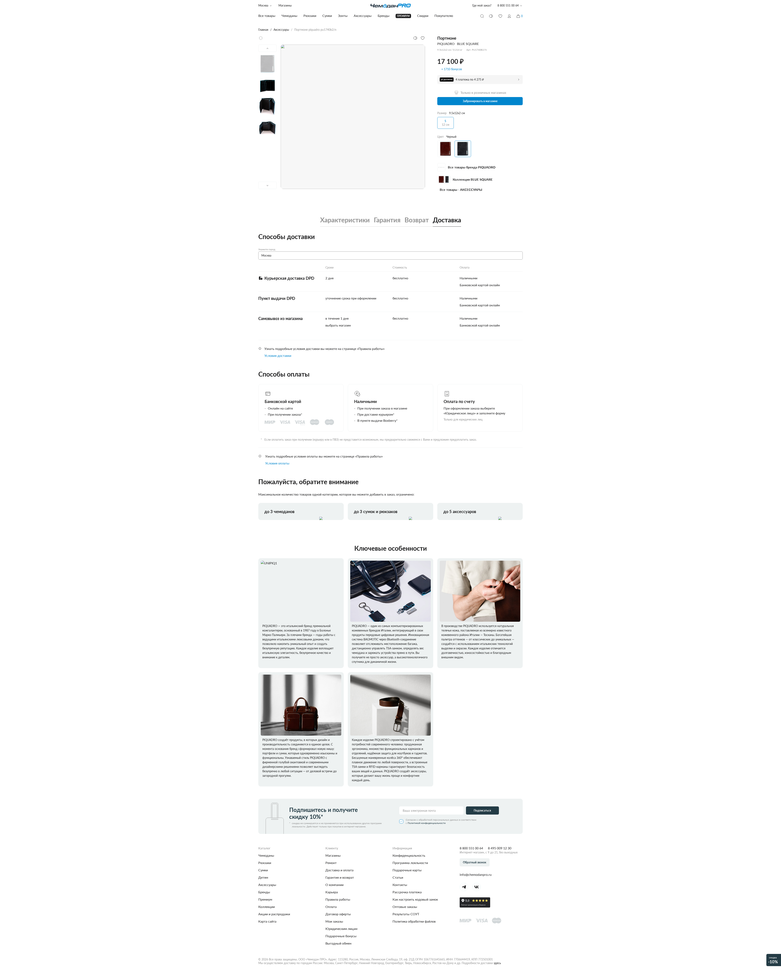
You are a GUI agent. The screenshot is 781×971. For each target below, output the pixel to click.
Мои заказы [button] (334, 921)
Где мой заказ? (481, 5)
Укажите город (266, 249)
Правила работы (337, 899)
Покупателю (443, 15)
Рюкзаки (264, 863)
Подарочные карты (407, 870)
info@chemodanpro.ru (476, 874)
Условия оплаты (277, 463)
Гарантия (387, 220)
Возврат (417, 220)
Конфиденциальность (409, 855)
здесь (497, 963)
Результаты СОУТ (406, 914)
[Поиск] (482, 16)
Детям (263, 877)
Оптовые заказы (405, 907)
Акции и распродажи (274, 914)
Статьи (398, 877)
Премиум (265, 899)
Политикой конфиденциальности (427, 823)
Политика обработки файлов (414, 921)
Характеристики (345, 220)
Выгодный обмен (338, 943)
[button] (509, 16)
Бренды (264, 892)
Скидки (422, 15)
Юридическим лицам (341, 929)
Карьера (331, 892)
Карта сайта (267, 921)
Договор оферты (338, 914)
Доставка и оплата (339, 870)
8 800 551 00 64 (471, 848)
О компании (334, 885)
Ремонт (331, 863)
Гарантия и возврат (339, 877)
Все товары (266, 15)
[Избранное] (500, 16)
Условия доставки (277, 355)
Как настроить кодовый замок (415, 899)
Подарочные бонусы (341, 936)
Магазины (285, 5)
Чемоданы (266, 855)
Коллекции (266, 907)
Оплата (331, 907)
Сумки (263, 870)
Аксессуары (267, 885)
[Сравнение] (491, 16)
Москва (263, 5)
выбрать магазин (338, 325)
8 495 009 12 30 (499, 848)
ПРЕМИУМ (403, 15)
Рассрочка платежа (407, 892)
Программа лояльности (410, 863)
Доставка (447, 220)
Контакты (400, 885)
